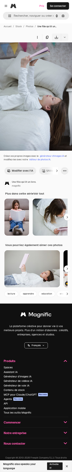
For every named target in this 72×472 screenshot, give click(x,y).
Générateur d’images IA (17, 376)
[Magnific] (36, 315)
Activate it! (54, 466)
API (6, 403)
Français (36, 345)
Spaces (8, 367)
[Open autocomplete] (8, 15)
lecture (11, 293)
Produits (9, 361)
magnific (16, 185)
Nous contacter (14, 443)
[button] (36, 345)
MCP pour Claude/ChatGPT (25, 394)
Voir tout (38, 193)
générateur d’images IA (52, 156)
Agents (13, 399)
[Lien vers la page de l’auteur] (7, 184)
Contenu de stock (14, 390)
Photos (29, 26)
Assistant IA (11, 372)
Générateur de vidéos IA (18, 381)
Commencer (12, 422)
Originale (24, 49)
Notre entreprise (15, 433)
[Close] (67, 466)
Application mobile (15, 408)
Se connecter (58, 6)
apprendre (28, 293)
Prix (41, 6)
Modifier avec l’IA (22, 170)
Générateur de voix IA (16, 385)
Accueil (7, 26)
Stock (19, 26)
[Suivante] (57, 171)
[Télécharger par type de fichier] (64, 37)
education (47, 293)
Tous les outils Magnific (17, 412)
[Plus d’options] (37, 37)
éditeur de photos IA (39, 159)
